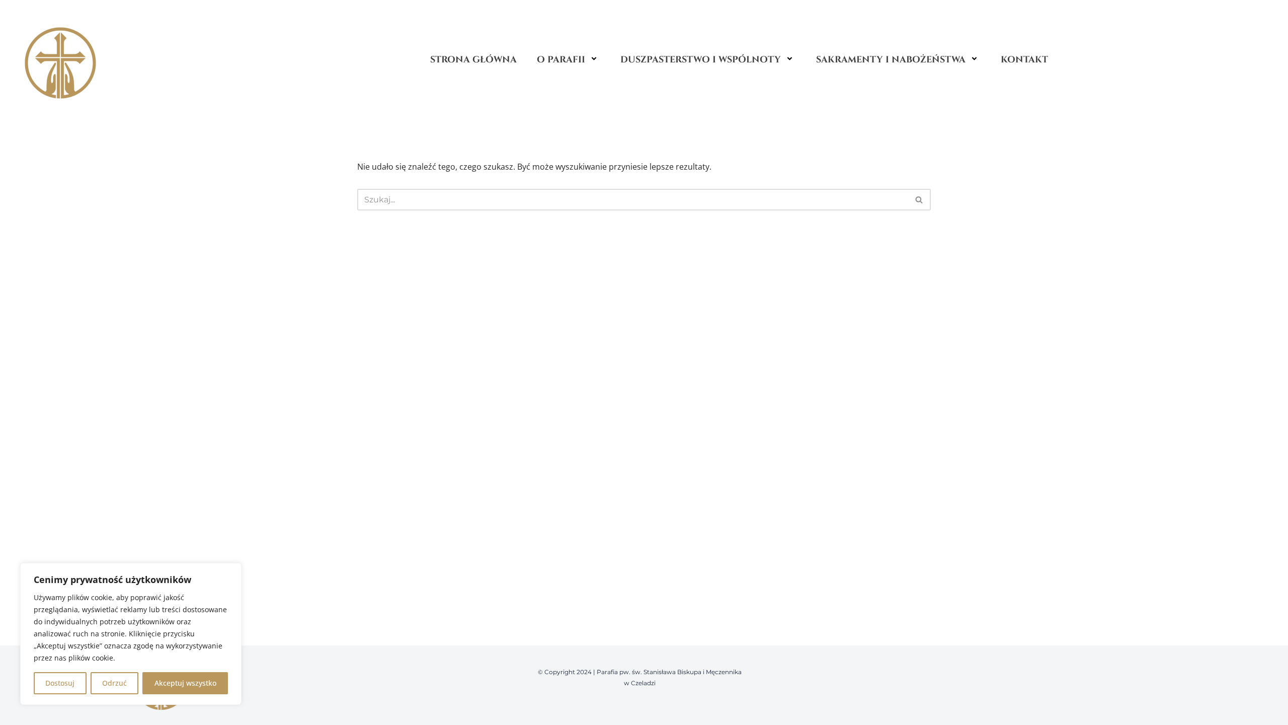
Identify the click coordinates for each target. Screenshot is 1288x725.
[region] (131, 634)
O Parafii (561, 59)
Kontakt (1024, 59)
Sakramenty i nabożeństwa (890, 59)
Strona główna (473, 59)
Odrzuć (114, 683)
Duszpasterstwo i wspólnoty (700, 59)
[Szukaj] (919, 199)
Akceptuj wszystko (185, 683)
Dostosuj (59, 683)
